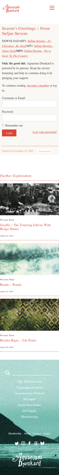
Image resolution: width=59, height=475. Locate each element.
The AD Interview (29, 381)
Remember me (14, 125)
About (27, 433)
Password (7, 111)
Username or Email (13, 98)
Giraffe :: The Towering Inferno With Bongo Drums (25, 227)
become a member (38, 85)
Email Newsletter (29, 405)
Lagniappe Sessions (29, 387)
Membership (29, 416)
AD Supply (29, 410)
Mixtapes (29, 399)
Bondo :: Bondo (11, 284)
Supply (47, 433)
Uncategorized (45, 151)
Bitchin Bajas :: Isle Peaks (18, 340)
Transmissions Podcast (29, 393)
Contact (37, 433)
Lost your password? (45, 132)
